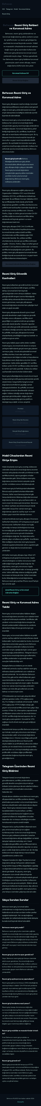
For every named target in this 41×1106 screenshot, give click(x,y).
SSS (3, 9)
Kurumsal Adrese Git (20, 73)
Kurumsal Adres (24, 9)
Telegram (9, 9)
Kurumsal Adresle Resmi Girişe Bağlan (21, 264)
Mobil (16, 9)
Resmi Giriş (6, 14)
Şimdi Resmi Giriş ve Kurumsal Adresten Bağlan (17, 591)
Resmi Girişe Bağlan (20, 80)
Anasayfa (20, 1102)
